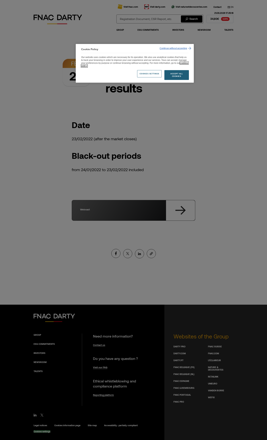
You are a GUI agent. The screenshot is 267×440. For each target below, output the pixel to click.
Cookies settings (149, 74)
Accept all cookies (176, 75)
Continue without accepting (173, 48)
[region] (135, 63)
